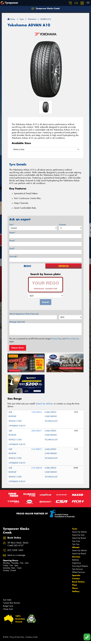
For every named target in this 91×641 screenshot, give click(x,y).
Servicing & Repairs (80, 566)
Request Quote (18, 348)
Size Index (7, 600)
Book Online (78, 581)
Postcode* (13, 256)
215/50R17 (36, 449)
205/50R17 (36, 431)
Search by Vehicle (79, 532)
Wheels (76, 547)
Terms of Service (72, 339)
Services (76, 556)
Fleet (74, 585)
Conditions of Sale (31, 637)
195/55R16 (36, 412)
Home (12, 19)
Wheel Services (78, 572)
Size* (11, 224)
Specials (76, 575)
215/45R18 (36, 468)
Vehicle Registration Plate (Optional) (24, 314)
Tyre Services (77, 569)
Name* (12, 232)
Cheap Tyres (8, 609)
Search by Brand (79, 538)
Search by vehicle (44, 403)
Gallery (75, 591)
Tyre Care (76, 541)
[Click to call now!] (70, 3)
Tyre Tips (75, 544)
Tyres (74, 528)
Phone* (12, 240)
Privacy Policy (56, 339)
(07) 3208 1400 (15, 550)
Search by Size (78, 535)
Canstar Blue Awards (11, 603)
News (75, 588)
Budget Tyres (8, 606)
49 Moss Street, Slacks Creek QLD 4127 (17, 544)
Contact (76, 578)
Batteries (75, 560)
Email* (12, 248)
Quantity (62, 224)
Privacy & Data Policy (17, 637)
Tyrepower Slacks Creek (47, 8)
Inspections (76, 563)
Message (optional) (17, 322)
